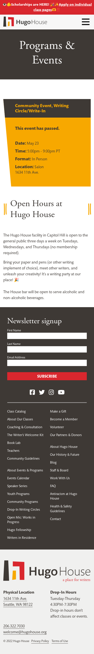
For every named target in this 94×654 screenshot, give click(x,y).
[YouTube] (61, 392)
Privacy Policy (40, 641)
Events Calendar (18, 478)
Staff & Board (59, 470)
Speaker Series (17, 486)
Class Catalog (16, 411)
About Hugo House (64, 447)
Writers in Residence (21, 538)
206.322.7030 (14, 625)
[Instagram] (51, 392)
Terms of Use (60, 641)
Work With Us (60, 478)
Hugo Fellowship (19, 530)
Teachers (13, 451)
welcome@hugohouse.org (25, 631)
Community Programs (22, 502)
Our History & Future (64, 454)
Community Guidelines (23, 458)
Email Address (16, 357)
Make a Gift (58, 411)
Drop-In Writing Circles (23, 509)
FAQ (53, 486)
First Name (14, 330)
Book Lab (14, 443)
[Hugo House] (46, 570)
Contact (55, 519)
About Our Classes (20, 419)
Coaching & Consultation (24, 427)
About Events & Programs (25, 470)
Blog (53, 462)
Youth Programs (18, 494)
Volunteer (57, 427)
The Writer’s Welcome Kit (25, 435)
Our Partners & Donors (66, 435)
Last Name (14, 344)
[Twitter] (42, 392)
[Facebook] (32, 392)
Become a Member (64, 419)
